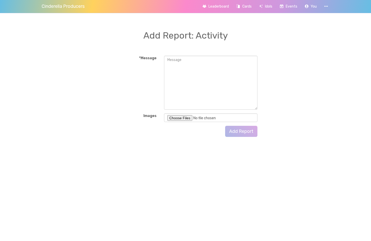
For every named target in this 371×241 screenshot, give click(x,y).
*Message (147, 58)
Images (149, 116)
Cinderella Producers (63, 6)
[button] (311, 6)
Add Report (241, 131)
